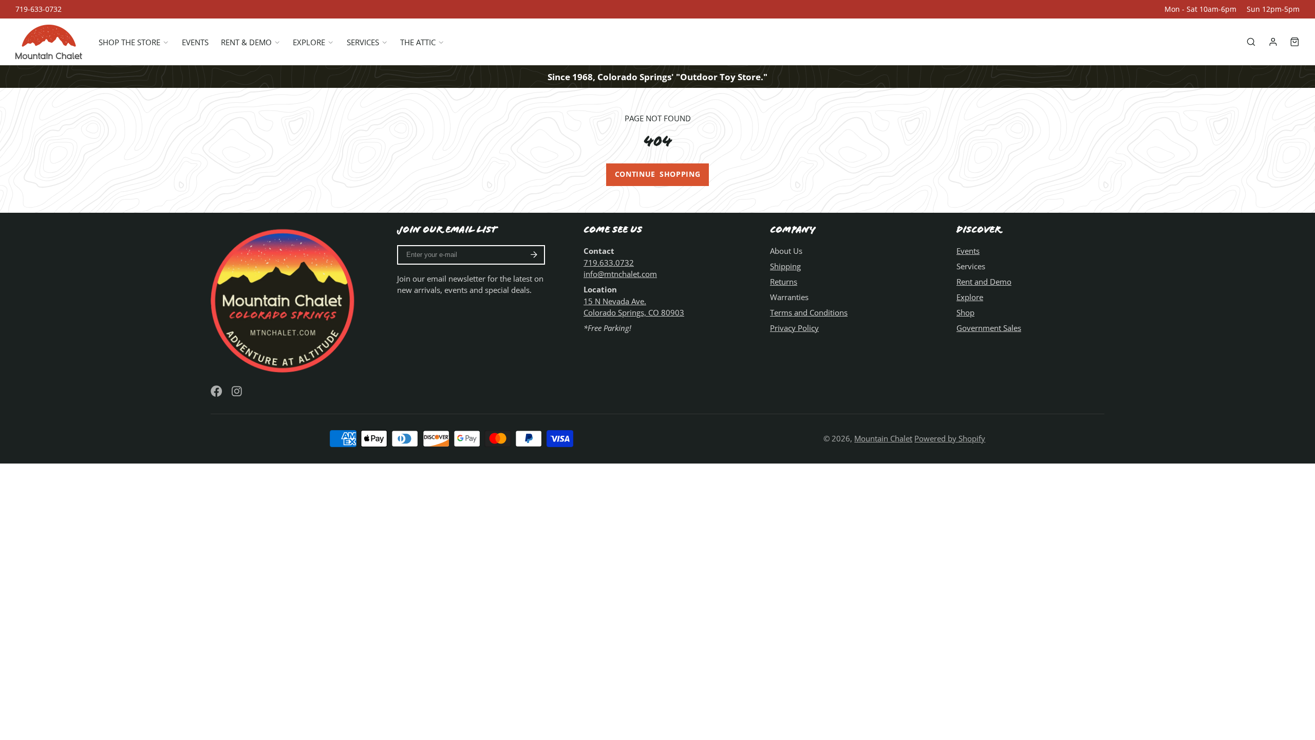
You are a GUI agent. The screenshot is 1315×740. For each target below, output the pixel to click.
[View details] (285, 299)
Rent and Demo (983, 281)
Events (195, 42)
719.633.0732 (609, 262)
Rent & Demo (246, 42)
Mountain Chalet (883, 438)
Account (1273, 42)
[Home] (48, 42)
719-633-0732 (38, 9)
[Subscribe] (534, 255)
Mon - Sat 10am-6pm (1200, 9)
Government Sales (988, 328)
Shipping (785, 266)
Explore (309, 42)
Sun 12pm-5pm (1273, 9)
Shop (965, 312)
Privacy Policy (794, 328)
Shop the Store (129, 42)
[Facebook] (216, 391)
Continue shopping (658, 174)
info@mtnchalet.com (620, 274)
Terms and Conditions (809, 312)
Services (363, 42)
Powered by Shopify (949, 438)
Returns (783, 281)
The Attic (418, 42)
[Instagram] (237, 391)
